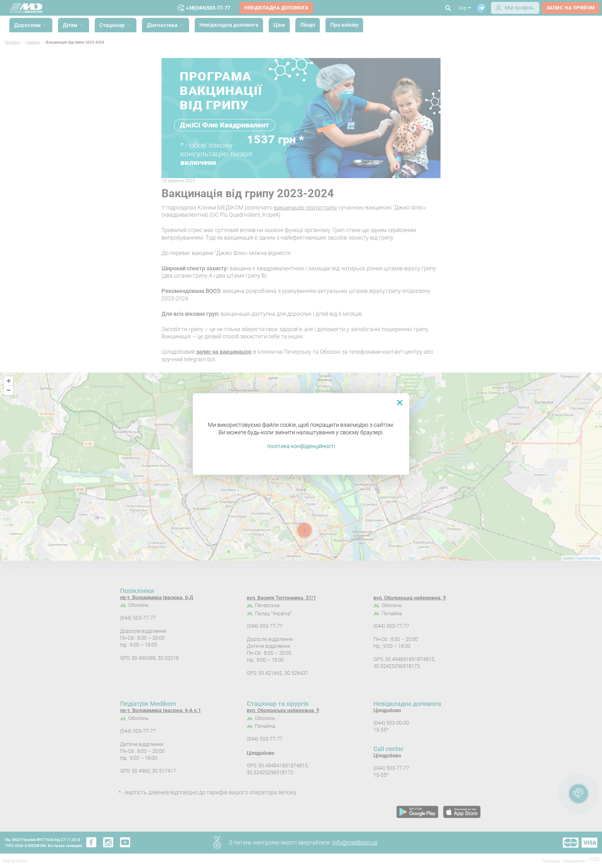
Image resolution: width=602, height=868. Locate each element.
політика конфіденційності (301, 446)
